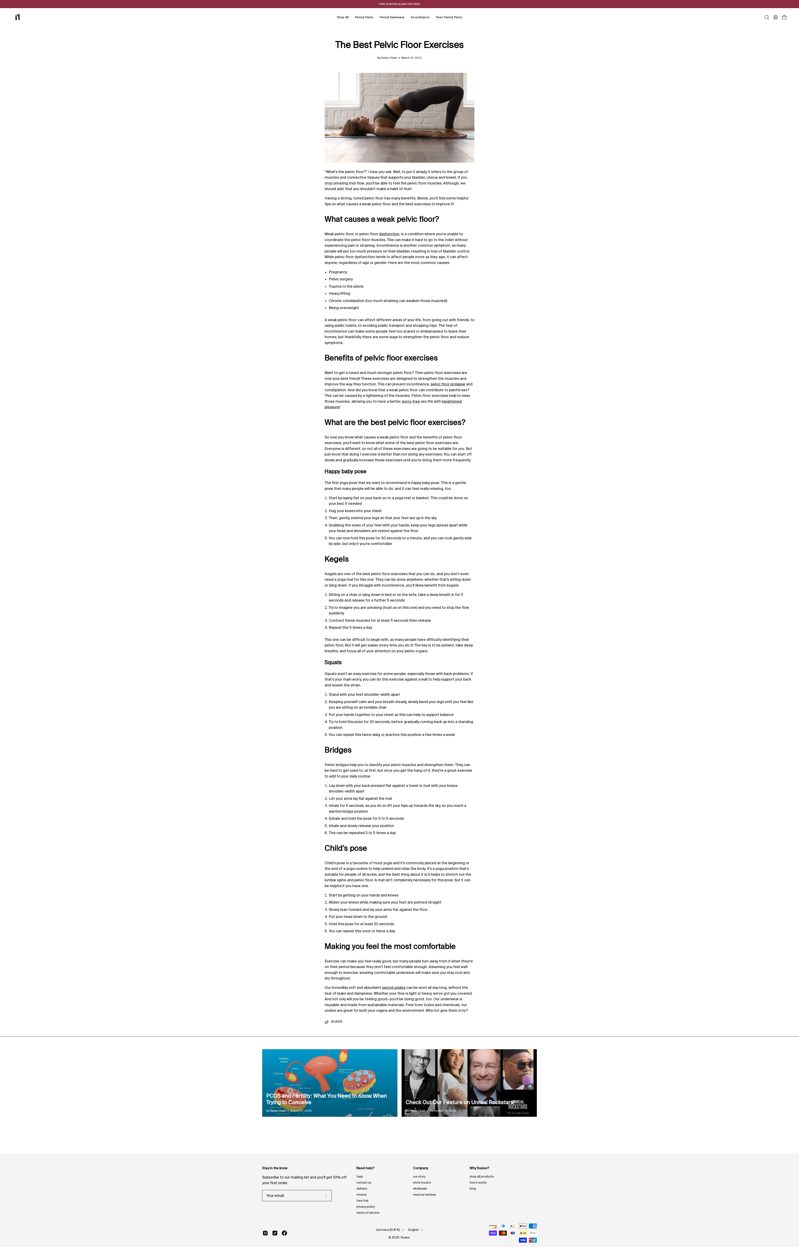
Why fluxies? (479, 1168)
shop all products (482, 1176)
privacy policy (365, 1206)
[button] (766, 17)
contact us (363, 1182)
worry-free (411, 401)
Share (337, 1021)
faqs (359, 1176)
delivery (361, 1188)
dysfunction (389, 234)
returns (361, 1194)
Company (420, 1168)
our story (419, 1176)
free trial (362, 1200)
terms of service (368, 1212)
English (413, 1229)
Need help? (365, 1168)
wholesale (420, 1188)
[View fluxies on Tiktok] (275, 1233)
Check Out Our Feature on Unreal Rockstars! (460, 1102)
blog (473, 1188)
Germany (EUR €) (388, 1229)
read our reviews (424, 1194)
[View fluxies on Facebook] (284, 1233)
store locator (422, 1182)
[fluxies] (17, 17)
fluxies (405, 1237)
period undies (394, 987)
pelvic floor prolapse (448, 384)
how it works (478, 1182)
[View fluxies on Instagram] (265, 1233)
